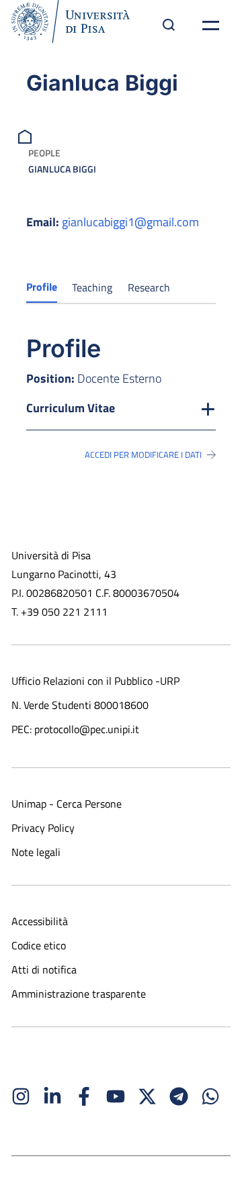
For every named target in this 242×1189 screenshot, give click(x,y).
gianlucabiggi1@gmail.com (130, 222)
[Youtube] (115, 1096)
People (44, 153)
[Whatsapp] (210, 1096)
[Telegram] (178, 1096)
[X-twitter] (147, 1096)
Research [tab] (149, 287)
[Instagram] (20, 1096)
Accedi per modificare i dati (143, 454)
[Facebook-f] (84, 1096)
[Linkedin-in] (52, 1096)
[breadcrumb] (26, 135)
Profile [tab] (41, 287)
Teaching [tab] (92, 287)
